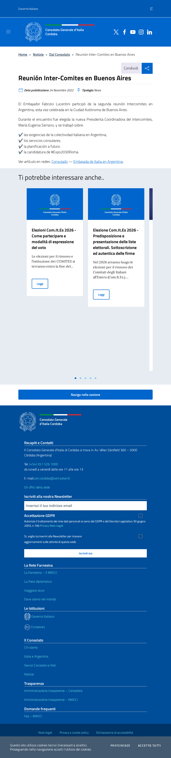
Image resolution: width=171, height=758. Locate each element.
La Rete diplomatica (38, 581)
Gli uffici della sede (37, 487)
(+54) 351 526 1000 (43, 464)
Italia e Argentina (36, 656)
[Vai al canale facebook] (123, 31)
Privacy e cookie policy (74, 732)
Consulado (60, 161)
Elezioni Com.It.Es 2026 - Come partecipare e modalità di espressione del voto (54, 239)
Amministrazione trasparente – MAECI (51, 699)
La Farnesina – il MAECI (40, 572)
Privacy (44, 525)
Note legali (45, 732)
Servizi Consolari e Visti (40, 665)
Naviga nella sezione (85, 394)
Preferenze (121, 745)
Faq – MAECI (33, 715)
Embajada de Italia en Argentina (98, 161)
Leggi (42, 283)
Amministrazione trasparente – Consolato (53, 690)
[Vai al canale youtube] (132, 31)
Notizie (38, 54)
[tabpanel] (55, 281)
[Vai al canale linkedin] (148, 31)
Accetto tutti (149, 745)
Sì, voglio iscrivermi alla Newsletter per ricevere (53, 536)
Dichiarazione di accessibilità (114, 732)
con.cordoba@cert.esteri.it (52, 478)
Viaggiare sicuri (34, 590)
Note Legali (56, 525)
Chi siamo (31, 647)
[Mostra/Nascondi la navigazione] (8, 31)
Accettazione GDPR (39, 515)
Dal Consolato (59, 54)
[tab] (75, 378)
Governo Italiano (28, 8)
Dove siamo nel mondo (40, 599)
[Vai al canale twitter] (115, 31)
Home (22, 54)
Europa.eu (37, 626)
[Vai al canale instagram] (140, 31)
